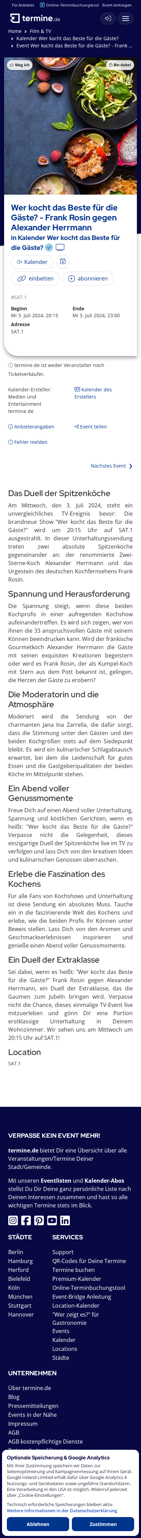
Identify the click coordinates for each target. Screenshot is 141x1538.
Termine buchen (73, 1270)
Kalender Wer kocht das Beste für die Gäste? (67, 38)
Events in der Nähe (32, 1415)
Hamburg (20, 1261)
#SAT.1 (19, 297)
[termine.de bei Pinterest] (40, 1222)
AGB (13, 1432)
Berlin (15, 1252)
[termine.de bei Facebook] (27, 1222)
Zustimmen (103, 1524)
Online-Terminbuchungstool (72, 5)
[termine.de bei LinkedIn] (66, 1222)
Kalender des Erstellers (93, 393)
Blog (14, 1397)
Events (60, 1331)
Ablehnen (38, 1524)
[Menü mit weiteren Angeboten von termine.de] (125, 18)
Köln (14, 1288)
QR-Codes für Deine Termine (89, 1261)
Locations (64, 1349)
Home (15, 31)
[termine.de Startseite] (37, 16)
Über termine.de (29, 1388)
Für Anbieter (23, 5)
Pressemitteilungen (33, 1406)
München (20, 1296)
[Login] (108, 18)
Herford (18, 1270)
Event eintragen (117, 5)
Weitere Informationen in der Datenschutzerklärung (62, 1511)
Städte (60, 1358)
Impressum (23, 1423)
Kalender (64, 1340)
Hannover (21, 1314)
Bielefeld (19, 1279)
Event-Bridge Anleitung (81, 1296)
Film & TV (40, 31)
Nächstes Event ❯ (112, 465)
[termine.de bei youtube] (53, 1222)
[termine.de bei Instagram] (14, 1222)
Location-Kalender (76, 1305)
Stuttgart (19, 1305)
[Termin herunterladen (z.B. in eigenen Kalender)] (63, 261)
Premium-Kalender (76, 1279)
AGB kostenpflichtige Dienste (45, 1441)
